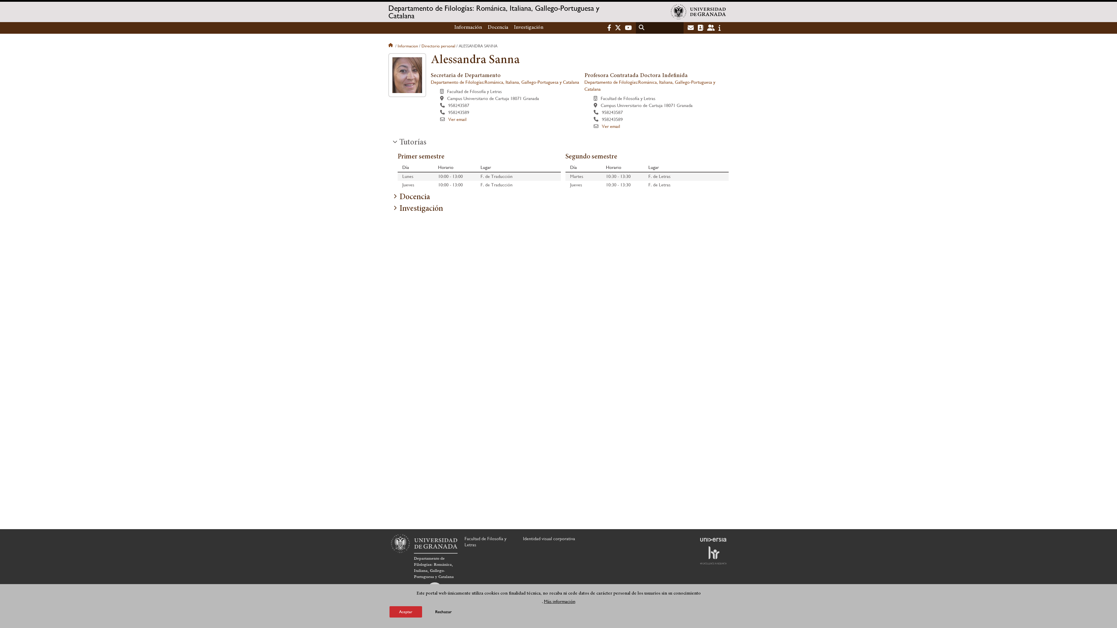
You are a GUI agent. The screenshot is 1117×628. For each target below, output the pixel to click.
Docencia (498, 27)
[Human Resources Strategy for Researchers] (713, 555)
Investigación (528, 27)
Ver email (457, 119)
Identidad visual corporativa (549, 538)
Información (468, 27)
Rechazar (443, 611)
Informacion (408, 46)
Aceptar (405, 611)
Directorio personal (438, 46)
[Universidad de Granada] (698, 12)
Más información (559, 601)
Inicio (391, 46)
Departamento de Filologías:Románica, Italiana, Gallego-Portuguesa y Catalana (505, 82)
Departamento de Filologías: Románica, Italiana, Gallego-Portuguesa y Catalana (493, 11)
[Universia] (713, 539)
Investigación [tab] (421, 209)
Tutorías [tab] (412, 143)
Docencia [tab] (414, 197)
